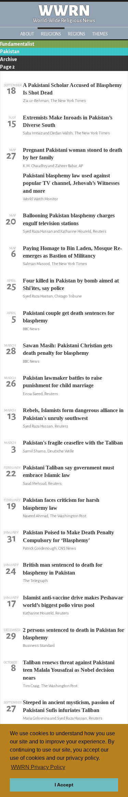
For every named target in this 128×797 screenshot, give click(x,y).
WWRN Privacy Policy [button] (38, 767)
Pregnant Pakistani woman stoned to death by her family (72, 153)
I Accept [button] (64, 784)
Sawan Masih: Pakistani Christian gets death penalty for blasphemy (67, 349)
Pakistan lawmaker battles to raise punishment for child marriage (62, 381)
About (27, 34)
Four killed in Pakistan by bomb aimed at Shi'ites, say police (71, 284)
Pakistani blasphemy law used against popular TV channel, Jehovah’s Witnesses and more (71, 183)
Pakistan (9, 51)
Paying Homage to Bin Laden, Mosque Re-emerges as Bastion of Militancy (72, 252)
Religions (51, 34)
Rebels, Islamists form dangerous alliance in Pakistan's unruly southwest (73, 414)
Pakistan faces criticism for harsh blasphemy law (61, 503)
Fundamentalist (17, 44)
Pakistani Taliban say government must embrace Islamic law (68, 471)
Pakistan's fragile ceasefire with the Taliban (73, 443)
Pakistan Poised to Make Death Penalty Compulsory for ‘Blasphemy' (68, 536)
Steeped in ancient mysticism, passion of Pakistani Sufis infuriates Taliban (68, 706)
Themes (100, 34)
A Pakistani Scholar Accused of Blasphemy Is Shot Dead (72, 89)
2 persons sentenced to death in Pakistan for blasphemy (73, 633)
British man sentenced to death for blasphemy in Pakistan (62, 568)
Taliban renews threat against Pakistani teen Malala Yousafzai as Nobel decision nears (68, 670)
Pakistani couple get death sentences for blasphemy (68, 316)
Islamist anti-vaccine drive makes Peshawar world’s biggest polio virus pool (73, 601)
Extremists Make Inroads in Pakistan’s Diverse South (67, 121)
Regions (76, 34)
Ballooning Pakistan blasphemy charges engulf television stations (69, 219)
